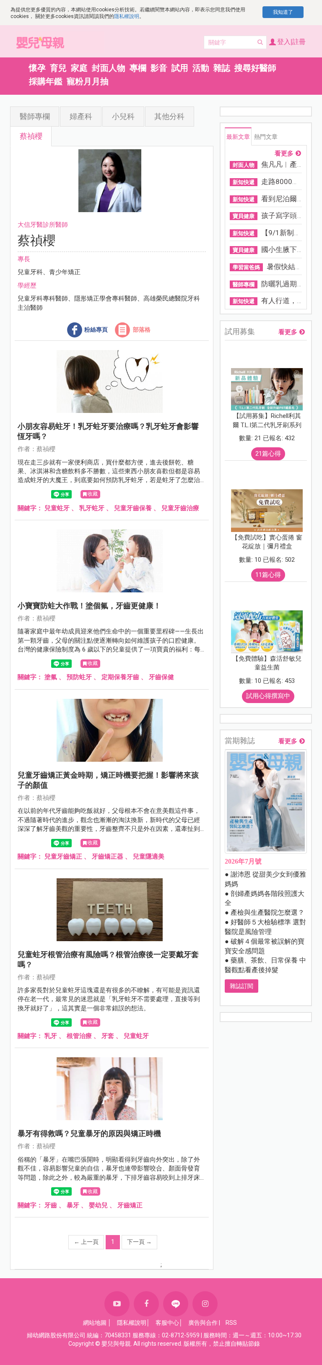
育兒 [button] (58, 68)
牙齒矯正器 (107, 856)
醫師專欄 (35, 116)
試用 (179, 68)
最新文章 (238, 136)
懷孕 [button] (37, 68)
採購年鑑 (45, 81)
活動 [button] (200, 68)
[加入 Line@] (175, 1303)
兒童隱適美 (148, 856)
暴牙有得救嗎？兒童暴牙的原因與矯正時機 (89, 1133)
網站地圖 (94, 1322)
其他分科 (169, 116)
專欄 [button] (138, 68)
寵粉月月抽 (88, 81)
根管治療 (79, 1036)
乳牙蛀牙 (91, 508)
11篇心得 (268, 575)
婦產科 (81, 116)
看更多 (284, 153)
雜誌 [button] (221, 68)
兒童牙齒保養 (133, 508)
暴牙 (73, 1205)
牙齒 (50, 1205)
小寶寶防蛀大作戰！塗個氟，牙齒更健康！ (89, 605)
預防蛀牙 (79, 677)
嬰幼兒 (98, 1205)
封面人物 (108, 68)
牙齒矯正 (130, 1205)
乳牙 (50, 1036)
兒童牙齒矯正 (63, 856)
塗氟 (50, 677)
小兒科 (123, 116)
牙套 (107, 1036)
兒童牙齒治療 (180, 508)
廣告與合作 (203, 1322)
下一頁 (139, 1241)
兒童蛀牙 (57, 508)
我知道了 (283, 12)
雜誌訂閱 (241, 986)
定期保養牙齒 (120, 677)
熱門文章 (266, 136)
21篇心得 (268, 453)
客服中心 (167, 1322)
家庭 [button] (79, 68)
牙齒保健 (161, 677)
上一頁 (86, 1241)
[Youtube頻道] (117, 1303)
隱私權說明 (126, 16)
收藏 (93, 494)
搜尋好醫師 (255, 68)
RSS (231, 1322)
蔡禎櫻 (31, 136)
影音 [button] (159, 68)
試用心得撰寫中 (268, 696)
